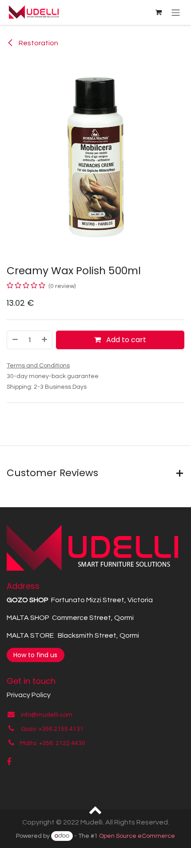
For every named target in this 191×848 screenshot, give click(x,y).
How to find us (35, 655)
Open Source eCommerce (137, 836)
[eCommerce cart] (158, 12)
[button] (96, 809)
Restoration (37, 43)
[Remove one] (14, 340)
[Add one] (44, 340)
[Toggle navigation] (175, 12)
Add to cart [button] (125, 340)
